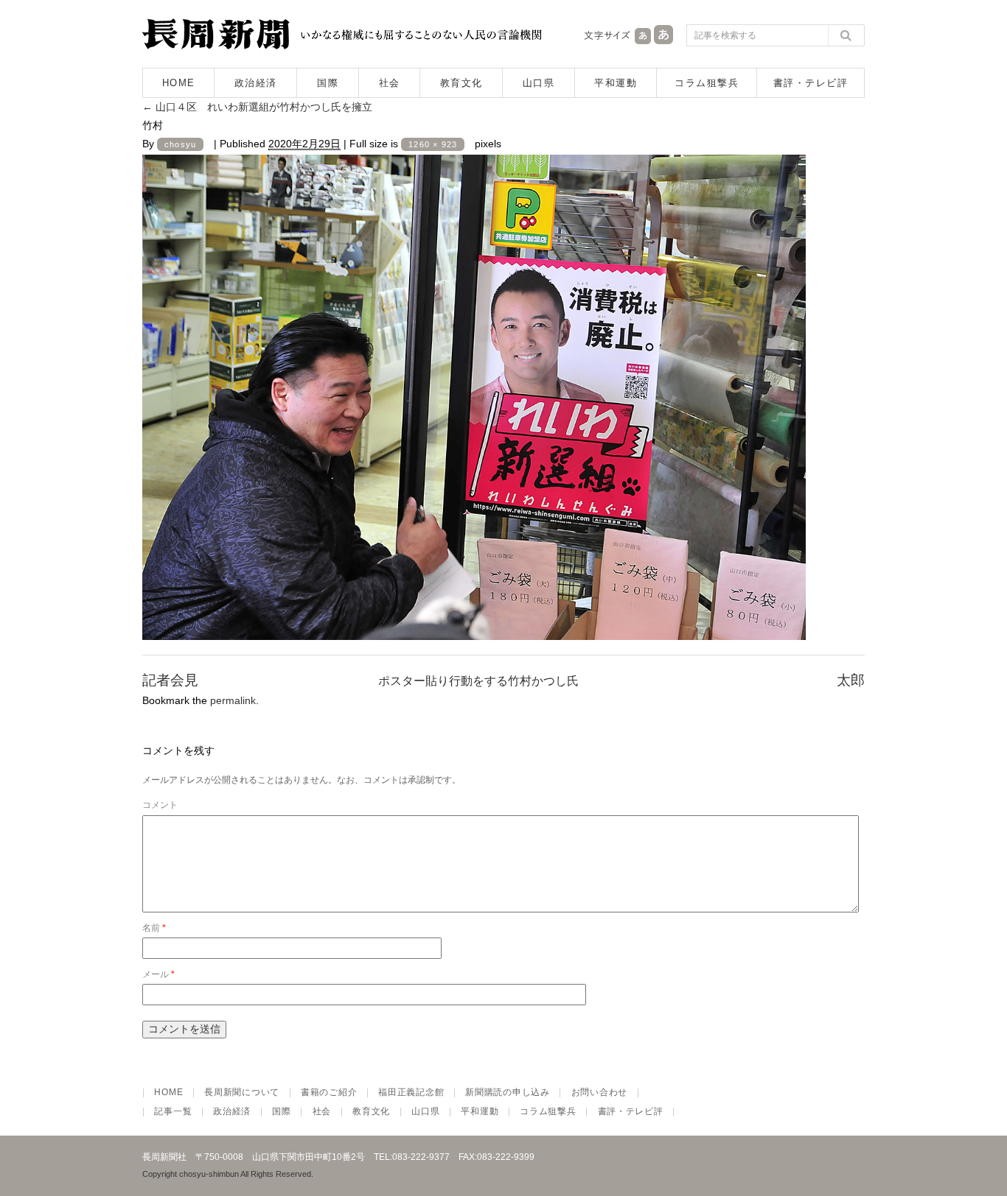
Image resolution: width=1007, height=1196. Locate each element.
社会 (389, 82)
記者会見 (170, 680)
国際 (327, 82)
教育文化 (461, 82)
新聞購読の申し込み (507, 1092)
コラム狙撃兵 (707, 82)
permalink (233, 700)
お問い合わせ (599, 1092)
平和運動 (615, 82)
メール (158, 974)
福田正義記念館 (411, 1092)
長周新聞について (241, 1092)
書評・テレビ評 (811, 82)
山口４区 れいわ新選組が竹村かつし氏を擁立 (257, 107)
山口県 (539, 82)
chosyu (180, 144)
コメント (160, 805)
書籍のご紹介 (329, 1092)
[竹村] (474, 628)
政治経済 (255, 82)
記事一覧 (173, 1111)
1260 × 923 (432, 144)
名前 (154, 928)
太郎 (851, 680)
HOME (178, 82)
